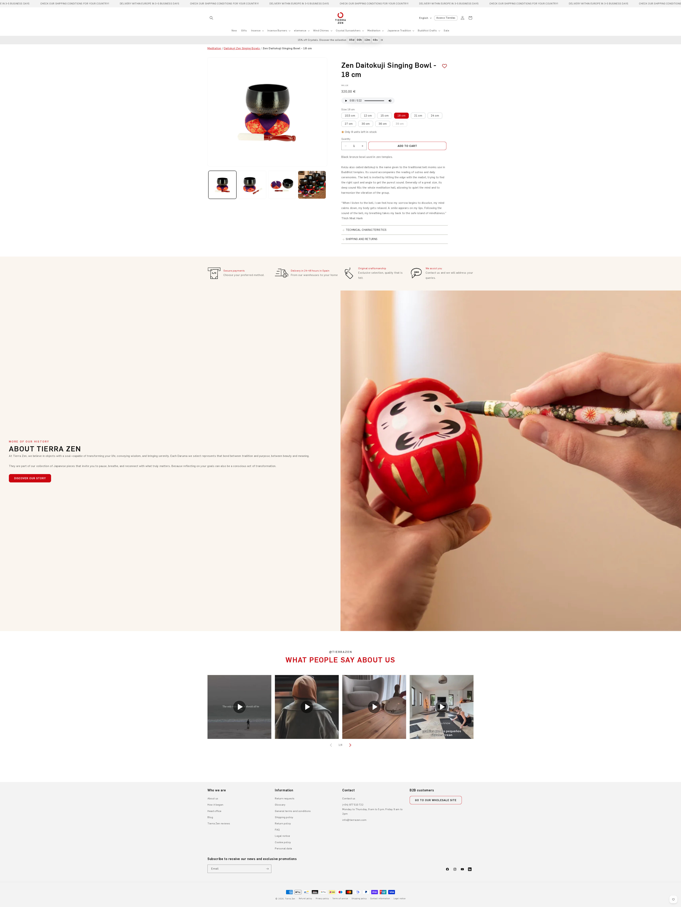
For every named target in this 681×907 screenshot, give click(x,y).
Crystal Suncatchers (348, 30)
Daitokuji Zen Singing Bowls (242, 48)
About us (212, 798)
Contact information (380, 898)
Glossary (280, 804)
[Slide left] (331, 745)
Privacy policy (322, 898)
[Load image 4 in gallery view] (312, 185)
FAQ (277, 829)
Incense (256, 30)
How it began (215, 804)
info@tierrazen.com (354, 820)
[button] (211, 18)
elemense (300, 30)
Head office (214, 811)
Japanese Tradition (399, 30)
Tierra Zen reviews (218, 823)
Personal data (283, 848)
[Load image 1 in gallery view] (222, 185)
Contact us (348, 798)
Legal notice (282, 835)
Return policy (283, 823)
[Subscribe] (267, 869)
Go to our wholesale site (435, 800)
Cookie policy (283, 842)
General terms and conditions (293, 811)
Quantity (345, 139)
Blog (210, 817)
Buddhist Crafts (427, 30)
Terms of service (340, 898)
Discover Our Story (30, 478)
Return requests (285, 798)
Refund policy (305, 898)
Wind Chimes (321, 30)
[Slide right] (349, 745)
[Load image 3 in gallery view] (282, 185)
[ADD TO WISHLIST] (443, 66)
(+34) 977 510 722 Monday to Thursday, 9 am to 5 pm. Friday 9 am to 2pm (372, 809)
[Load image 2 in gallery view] (252, 185)
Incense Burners (277, 30)
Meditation (373, 30)
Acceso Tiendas (445, 17)
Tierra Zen (290, 899)
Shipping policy (284, 817)
